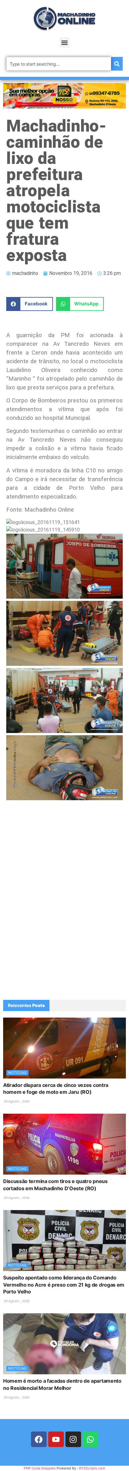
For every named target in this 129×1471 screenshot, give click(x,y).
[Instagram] (73, 1439)
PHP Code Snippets (40, 1468)
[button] (64, 42)
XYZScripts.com (92, 1468)
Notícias (17, 1072)
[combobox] (58, 64)
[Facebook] (39, 1439)
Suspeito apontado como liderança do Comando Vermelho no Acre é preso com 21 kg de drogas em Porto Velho (63, 1284)
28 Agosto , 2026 (16, 1397)
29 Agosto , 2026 (16, 1101)
